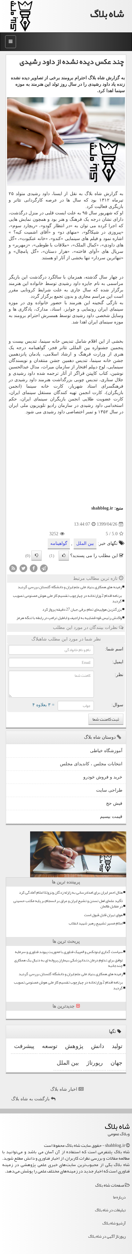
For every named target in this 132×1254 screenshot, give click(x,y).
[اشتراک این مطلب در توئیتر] (23, 568)
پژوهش (74, 1046)
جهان (116, 1063)
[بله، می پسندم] (64, 556)
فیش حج (114, 803)
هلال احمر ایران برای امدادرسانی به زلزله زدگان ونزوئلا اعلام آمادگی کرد (71, 892)
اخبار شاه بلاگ (64, 1089)
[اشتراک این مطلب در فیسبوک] (33, 568)
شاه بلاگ (107, 13)
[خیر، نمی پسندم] (36, 556)
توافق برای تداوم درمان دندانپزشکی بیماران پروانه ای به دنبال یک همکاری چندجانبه (68, 963)
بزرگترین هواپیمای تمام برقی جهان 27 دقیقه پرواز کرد (82, 609)
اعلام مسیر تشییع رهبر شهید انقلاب (96, 923)
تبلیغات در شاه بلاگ (110, 1210)
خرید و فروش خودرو (102, 777)
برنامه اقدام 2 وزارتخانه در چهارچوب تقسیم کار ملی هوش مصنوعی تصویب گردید (67, 598)
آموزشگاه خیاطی (106, 750)
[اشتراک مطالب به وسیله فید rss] (13, 568)
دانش (97, 1046)
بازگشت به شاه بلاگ (31, 1098)
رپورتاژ (95, 1063)
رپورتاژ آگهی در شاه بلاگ (107, 1236)
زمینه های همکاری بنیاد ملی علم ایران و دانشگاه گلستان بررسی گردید (70, 587)
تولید (117, 1046)
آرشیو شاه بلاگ (114, 1223)
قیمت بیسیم (111, 816)
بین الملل (85, 543)
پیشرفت (24, 1046)
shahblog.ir (102, 508)
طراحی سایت (109, 790)
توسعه (49, 1046)
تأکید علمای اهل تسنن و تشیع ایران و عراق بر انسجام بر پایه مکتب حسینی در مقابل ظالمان (68, 903)
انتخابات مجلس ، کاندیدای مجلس (91, 763)
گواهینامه (58, 543)
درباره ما (119, 1197)
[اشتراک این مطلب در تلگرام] (43, 568)
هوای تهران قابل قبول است (103, 915)
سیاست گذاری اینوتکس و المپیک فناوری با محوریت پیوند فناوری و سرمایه (69, 952)
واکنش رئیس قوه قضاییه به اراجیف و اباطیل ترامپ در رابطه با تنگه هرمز (69, 618)
